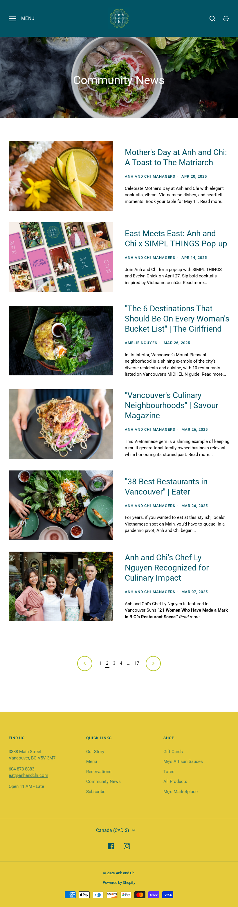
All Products (175, 781)
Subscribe (95, 791)
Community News (103, 781)
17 (136, 663)
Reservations (98, 771)
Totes (168, 771)
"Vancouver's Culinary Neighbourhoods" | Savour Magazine (171, 405)
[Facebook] (111, 846)
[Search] (212, 18)
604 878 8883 (21, 769)
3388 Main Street (25, 751)
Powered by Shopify (119, 882)
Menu (91, 761)
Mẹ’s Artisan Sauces (183, 761)
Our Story (95, 751)
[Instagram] (126, 846)
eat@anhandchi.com (28, 775)
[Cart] (225, 18)
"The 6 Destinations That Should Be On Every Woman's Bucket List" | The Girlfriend (177, 319)
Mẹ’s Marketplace (180, 791)
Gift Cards (173, 751)
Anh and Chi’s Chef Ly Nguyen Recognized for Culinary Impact (167, 568)
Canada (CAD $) (112, 830)
